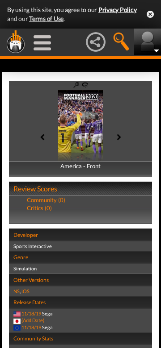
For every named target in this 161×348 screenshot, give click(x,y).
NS (16, 291)
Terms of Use (46, 18)
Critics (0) (39, 207)
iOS (25, 291)
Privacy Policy (117, 9)
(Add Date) (32, 320)
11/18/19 (31, 313)
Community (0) (46, 199)
